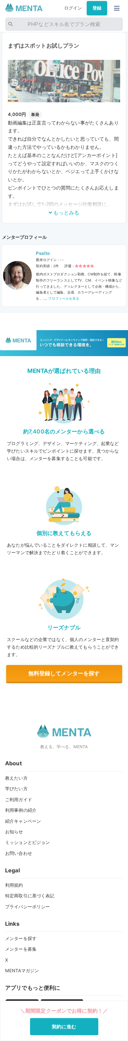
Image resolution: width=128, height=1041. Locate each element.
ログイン (73, 8)
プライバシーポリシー (27, 906)
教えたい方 (16, 778)
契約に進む (64, 1026)
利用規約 (14, 885)
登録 (97, 8)
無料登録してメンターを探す (64, 673)
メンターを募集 (21, 949)
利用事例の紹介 (21, 810)
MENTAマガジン (22, 970)
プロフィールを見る (63, 298)
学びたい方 (16, 788)
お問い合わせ (18, 853)
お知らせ (14, 831)
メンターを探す (21, 938)
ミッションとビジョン (27, 842)
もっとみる (65, 212)
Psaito (43, 253)
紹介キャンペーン (23, 821)
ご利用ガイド (18, 799)
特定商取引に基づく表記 (29, 895)
